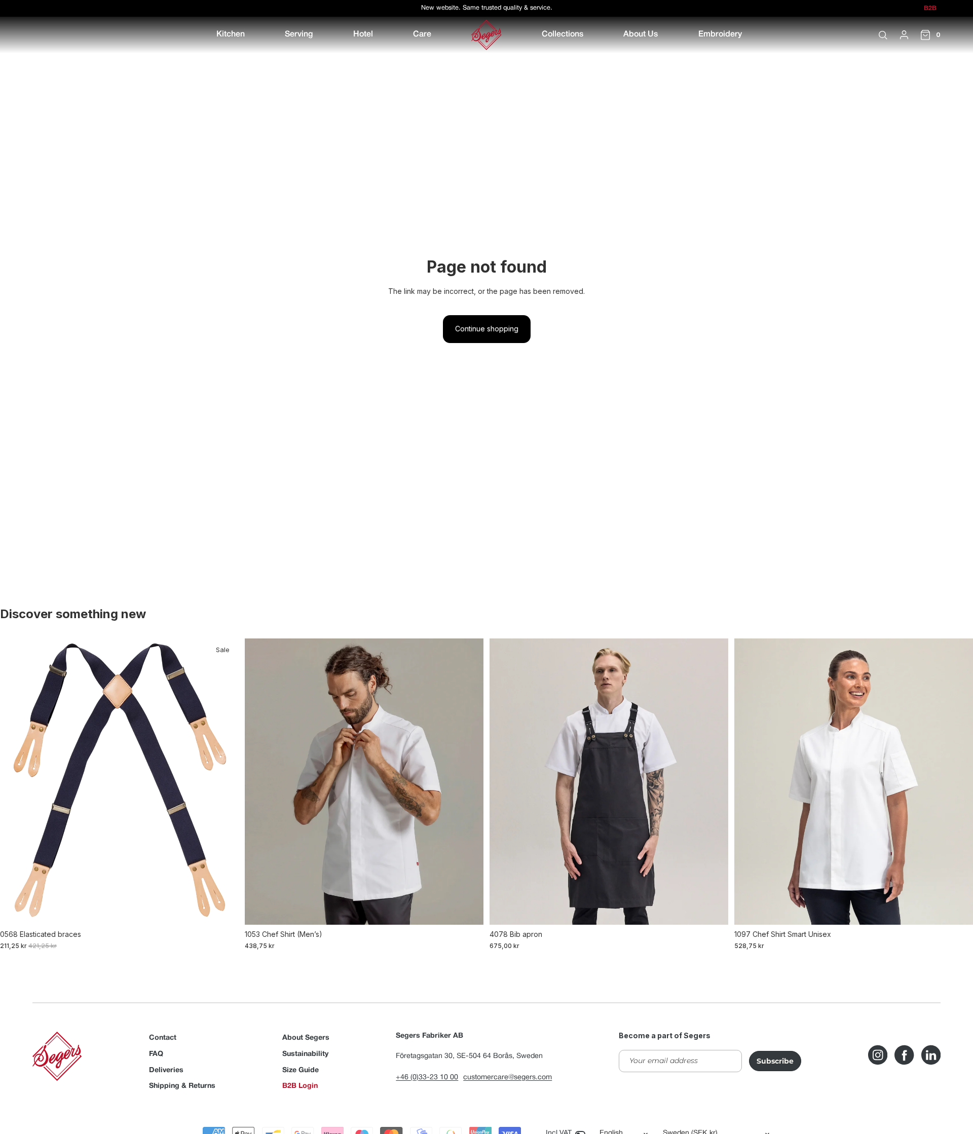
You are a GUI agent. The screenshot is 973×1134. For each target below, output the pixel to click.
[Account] (904, 35)
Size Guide (300, 1070)
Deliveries (166, 1070)
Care (422, 34)
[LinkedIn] (931, 1055)
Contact (162, 1038)
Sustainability (305, 1054)
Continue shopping (486, 328)
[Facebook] (904, 1055)
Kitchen (230, 34)
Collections (562, 34)
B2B (930, 9)
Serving (299, 34)
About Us (640, 34)
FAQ (156, 1054)
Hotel (363, 34)
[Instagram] (877, 1055)
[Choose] (223, 909)
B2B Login (300, 1086)
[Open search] (882, 35)
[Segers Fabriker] (486, 35)
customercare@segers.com (507, 1077)
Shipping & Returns (182, 1086)
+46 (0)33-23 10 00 (427, 1077)
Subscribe (775, 1061)
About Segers (305, 1038)
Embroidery (720, 34)
